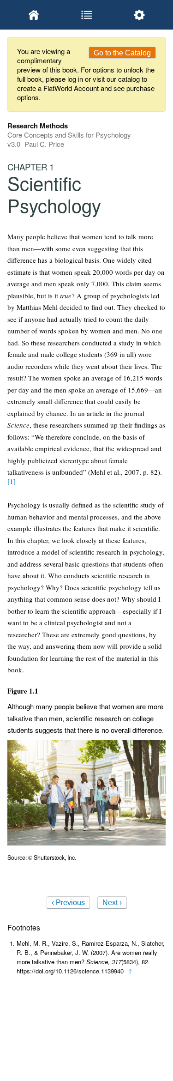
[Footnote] (11, 481)
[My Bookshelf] (33, 15)
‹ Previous (68, 902)
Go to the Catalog (122, 53)
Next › (112, 902)
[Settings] (139, 15)
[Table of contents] (86, 15)
